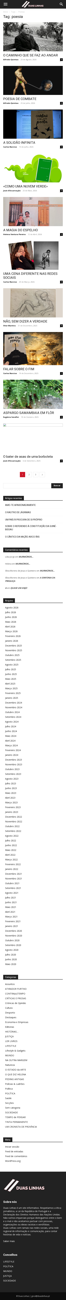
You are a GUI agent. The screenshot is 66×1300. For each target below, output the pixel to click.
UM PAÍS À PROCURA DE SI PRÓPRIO (23, 519)
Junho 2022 (11, 845)
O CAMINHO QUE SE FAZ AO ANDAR (30, 55)
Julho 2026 (10, 612)
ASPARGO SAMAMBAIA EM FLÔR (28, 413)
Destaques (10, 1017)
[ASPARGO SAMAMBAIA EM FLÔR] (33, 394)
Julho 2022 (10, 840)
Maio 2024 (10, 735)
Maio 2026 (10, 621)
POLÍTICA (10, 1093)
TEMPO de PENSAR (15, 1117)
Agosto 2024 (11, 721)
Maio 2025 (10, 678)
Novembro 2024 (13, 707)
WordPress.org (13, 1160)
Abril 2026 (10, 626)
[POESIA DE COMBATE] (33, 80)
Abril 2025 (10, 683)
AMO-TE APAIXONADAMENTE (20, 505)
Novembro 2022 (13, 821)
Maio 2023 (10, 792)
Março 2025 (11, 688)
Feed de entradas (14, 1151)
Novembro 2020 (13, 935)
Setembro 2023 (13, 773)
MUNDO (9, 1055)
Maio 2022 (10, 850)
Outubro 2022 (12, 826)
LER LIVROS (11, 1041)
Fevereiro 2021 (13, 921)
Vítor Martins (9, 325)
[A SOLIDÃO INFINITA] (33, 124)
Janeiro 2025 (11, 697)
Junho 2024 (11, 731)
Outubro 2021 (12, 883)
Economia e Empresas (16, 1022)
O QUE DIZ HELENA (15, 1074)
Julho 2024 (10, 726)
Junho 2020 (11, 959)
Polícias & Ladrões (15, 1083)
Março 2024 (11, 745)
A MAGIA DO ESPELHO (20, 230)
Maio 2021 (10, 907)
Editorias (9, 1026)
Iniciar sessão (12, 1146)
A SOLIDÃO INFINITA (19, 143)
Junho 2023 (11, 788)
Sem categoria (12, 1107)
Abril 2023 (10, 797)
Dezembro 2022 (13, 816)
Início (5, 11)
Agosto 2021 (11, 892)
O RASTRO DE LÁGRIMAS (18, 512)
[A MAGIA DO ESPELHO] (33, 211)
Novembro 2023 (13, 764)
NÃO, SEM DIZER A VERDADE (25, 321)
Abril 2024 (10, 740)
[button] (5, 4)
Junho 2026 (11, 617)
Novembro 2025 (13, 650)
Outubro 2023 (12, 769)
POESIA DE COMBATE (19, 99)
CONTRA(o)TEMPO (15, 993)
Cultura (8, 1007)
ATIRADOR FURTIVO (16, 988)
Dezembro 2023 (13, 759)
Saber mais (9, 1241)
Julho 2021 (10, 897)
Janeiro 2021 (11, 926)
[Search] (61, 4)
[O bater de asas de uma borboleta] (33, 438)
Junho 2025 (11, 674)
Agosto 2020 (11, 949)
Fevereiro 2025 (13, 693)
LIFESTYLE (10, 1045)
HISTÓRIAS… (11, 1031)
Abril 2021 (10, 911)
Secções (9, 1102)
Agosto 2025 (11, 664)
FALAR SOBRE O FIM (18, 369)
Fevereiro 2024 (13, 750)
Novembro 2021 (13, 878)
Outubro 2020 (12, 940)
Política (9, 1088)
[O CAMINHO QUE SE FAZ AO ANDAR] (33, 36)
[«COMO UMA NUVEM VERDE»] (33, 167)
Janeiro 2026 (11, 640)
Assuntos (10, 984)
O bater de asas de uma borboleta (28, 456)
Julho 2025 (10, 669)
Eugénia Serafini (11, 417)
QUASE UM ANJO (18, 588)
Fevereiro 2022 (13, 864)
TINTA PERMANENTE (16, 1121)
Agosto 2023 (11, 778)
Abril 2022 (10, 854)
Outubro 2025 (12, 655)
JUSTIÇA (9, 1036)
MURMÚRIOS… (26, 556)
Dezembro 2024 (13, 702)
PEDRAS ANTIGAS (14, 1079)
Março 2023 (11, 802)
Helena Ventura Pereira (14, 234)
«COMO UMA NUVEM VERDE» (25, 186)
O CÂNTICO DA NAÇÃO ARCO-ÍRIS (22, 536)
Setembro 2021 (13, 888)
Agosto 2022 (11, 835)
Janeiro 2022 (11, 869)
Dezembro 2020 (13, 930)
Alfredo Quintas (10, 59)
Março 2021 (11, 916)
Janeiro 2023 (11, 811)
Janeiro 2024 (11, 754)
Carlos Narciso (10, 147)
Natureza (10, 1064)
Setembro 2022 (13, 830)
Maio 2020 (10, 964)
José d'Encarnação (12, 190)
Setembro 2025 (13, 659)
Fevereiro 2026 (13, 636)
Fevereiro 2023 (13, 807)
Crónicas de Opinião (15, 1003)
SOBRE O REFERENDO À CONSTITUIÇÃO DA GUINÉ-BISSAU (31, 528)
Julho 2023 (10, 783)
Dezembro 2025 (13, 645)
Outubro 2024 (12, 712)
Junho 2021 (11, 902)
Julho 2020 (10, 954)
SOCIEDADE (11, 1112)
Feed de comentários (16, 1156)
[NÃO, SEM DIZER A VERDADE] (33, 302)
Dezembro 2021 (13, 873)
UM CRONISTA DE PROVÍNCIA (21, 1126)
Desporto (10, 1012)
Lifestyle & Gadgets (15, 1050)
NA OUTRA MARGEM (16, 1060)
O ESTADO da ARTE (15, 1069)
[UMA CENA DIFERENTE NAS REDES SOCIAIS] (33, 255)
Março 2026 (11, 631)
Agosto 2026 (11, 607)
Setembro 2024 (13, 716)
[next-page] (42, 474)
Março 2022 (11, 859)
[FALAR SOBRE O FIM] (33, 348)
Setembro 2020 (13, 945)
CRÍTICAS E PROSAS (15, 998)
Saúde (8, 1098)
